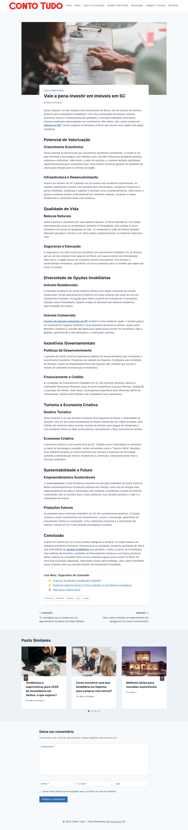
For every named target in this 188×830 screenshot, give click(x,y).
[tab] (88, 711)
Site (118, 783)
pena (70, 598)
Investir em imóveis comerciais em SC (66, 321)
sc (78, 598)
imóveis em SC (52, 125)
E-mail (82, 783)
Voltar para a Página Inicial (66, 589)
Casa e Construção (93, 5)
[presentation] (43, 661)
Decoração (137, 5)
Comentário (48, 746)
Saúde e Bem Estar (117, 5)
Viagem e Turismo (156, 5)
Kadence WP (118, 821)
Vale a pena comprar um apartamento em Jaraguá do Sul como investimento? (126, 617)
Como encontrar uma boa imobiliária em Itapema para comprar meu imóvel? (94, 687)
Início (69, 5)
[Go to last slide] (26, 677)
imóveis (49, 598)
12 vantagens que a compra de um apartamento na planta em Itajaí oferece (61, 617)
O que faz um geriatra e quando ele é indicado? (77, 580)
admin (132, 692)
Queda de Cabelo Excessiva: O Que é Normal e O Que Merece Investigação (92, 585)
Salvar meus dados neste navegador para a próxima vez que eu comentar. (79, 791)
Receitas (173, 5)
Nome (45, 783)
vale (86, 598)
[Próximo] (162, 677)
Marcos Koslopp (54, 102)
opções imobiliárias (78, 549)
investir (60, 598)
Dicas (77, 5)
